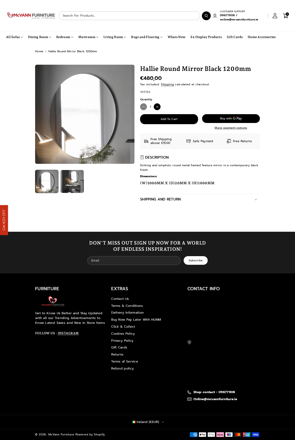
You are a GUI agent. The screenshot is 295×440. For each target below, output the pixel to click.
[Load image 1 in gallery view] (46, 181)
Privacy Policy (122, 340)
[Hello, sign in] (275, 15)
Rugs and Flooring (145, 37)
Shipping (167, 84)
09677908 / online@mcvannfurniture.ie (239, 17)
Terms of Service (124, 361)
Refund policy (122, 368)
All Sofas (13, 37)
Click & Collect (123, 326)
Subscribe (196, 260)
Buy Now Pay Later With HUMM (136, 319)
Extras (119, 288)
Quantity (146, 99)
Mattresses (86, 37)
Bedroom (63, 37)
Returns (117, 354)
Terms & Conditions (127, 305)
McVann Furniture (61, 434)
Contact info (203, 288)
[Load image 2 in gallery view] (72, 181)
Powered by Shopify (90, 434)
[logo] (53, 301)
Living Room (113, 37)
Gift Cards (119, 347)
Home (39, 51)
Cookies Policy (123, 333)
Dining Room (38, 37)
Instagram (68, 333)
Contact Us (120, 298)
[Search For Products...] (206, 15)
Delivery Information (127, 312)
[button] (4, 220)
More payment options (231, 128)
